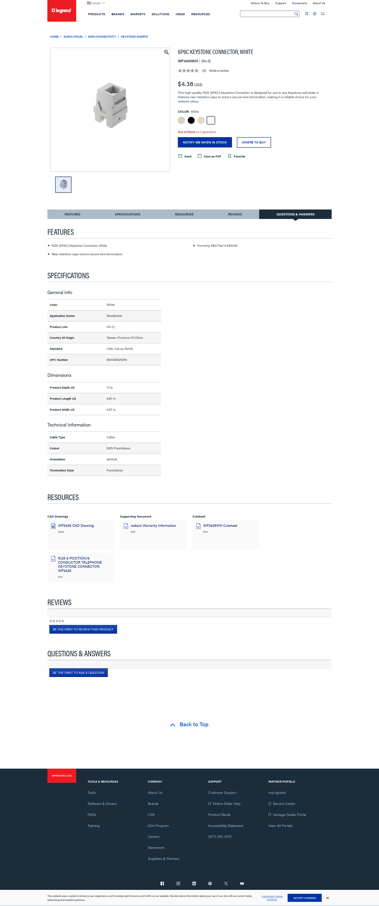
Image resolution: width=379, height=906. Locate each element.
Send (187, 156)
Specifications (127, 214)
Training (94, 825)
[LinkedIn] (194, 884)
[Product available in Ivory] (181, 120)
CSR (151, 814)
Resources (184, 214)
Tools (92, 792)
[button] (166, 52)
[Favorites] (307, 13)
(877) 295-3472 (220, 836)
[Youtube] (242, 884)
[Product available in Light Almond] (201, 120)
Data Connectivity (102, 36)
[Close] (327, 898)
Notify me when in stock (205, 142)
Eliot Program (158, 825)
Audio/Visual (73, 36)
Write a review (219, 70)
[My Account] (314, 13)
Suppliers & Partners (163, 858)
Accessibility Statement (225, 825)
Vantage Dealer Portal (289, 814)
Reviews (235, 214)
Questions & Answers (295, 214)
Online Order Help (226, 803)
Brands (153, 803)
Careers (153, 836)
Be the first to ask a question (78, 672)
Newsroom (156, 847)
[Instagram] (178, 884)
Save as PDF (212, 156)
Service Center (284, 803)
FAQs (92, 814)
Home (54, 36)
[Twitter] (226, 884)
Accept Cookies (305, 898)
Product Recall (219, 814)
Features (72, 215)
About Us (155, 792)
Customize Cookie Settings (272, 898)
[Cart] (322, 13)
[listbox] (110, 110)
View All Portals (280, 825)
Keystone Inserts (134, 36)
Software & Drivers (102, 803)
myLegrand (277, 792)
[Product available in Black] (191, 120)
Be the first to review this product (85, 630)
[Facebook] (162, 884)
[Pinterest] (210, 884)
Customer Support (222, 792)
